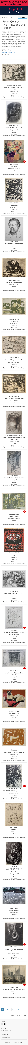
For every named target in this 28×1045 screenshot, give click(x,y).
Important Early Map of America (14, 360)
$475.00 (14, 834)
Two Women (14, 205)
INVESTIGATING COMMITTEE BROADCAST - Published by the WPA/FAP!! (14, 870)
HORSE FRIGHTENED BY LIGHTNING (14, 752)
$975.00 (14, 717)
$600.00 (14, 876)
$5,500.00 (14, 598)
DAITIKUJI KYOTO (14, 910)
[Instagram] (4, 1024)
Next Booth (22, 1004)
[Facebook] (1, 1024)
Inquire (14, 170)
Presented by (14, 96)
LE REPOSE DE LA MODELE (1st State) (14, 594)
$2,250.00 (14, 521)
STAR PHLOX (14, 166)
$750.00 (14, 994)
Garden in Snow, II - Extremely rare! (14, 398)
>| (18, 1009)
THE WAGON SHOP (14, 516)
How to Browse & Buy (6, 1030)
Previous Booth (7, 1004)
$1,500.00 (14, 287)
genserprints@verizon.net (8, 52)
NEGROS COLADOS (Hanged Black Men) (14, 791)
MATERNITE (14, 829)
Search (22, 17)
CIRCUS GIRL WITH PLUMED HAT (14, 128)
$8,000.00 (14, 482)
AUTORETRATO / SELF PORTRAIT (14, 244)
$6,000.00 (14, 756)
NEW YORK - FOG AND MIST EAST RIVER (14, 989)
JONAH (14, 555)
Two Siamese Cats (14, 713)
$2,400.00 (14, 209)
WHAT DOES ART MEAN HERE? (14, 282)
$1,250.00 (14, 914)
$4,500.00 (14, 93)
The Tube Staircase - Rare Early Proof (14, 478)
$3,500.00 (14, 132)
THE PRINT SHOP (14, 321)
